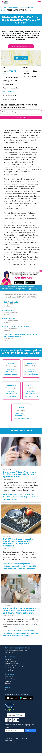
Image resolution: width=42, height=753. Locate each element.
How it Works (9, 653)
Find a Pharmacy (11, 662)
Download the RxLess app (16, 694)
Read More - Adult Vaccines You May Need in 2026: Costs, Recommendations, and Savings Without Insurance (20, 633)
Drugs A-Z (8, 659)
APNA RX (8, 310)
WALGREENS (9, 318)
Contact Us (9, 677)
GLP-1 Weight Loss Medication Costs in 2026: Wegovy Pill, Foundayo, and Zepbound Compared (18, 542)
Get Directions (8, 91)
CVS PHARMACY (11, 302)
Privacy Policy (10, 679)
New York (24, 8)
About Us (8, 681)
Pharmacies (13, 8)
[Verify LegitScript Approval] (9, 707)
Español (8, 683)
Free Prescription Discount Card (16, 650)
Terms (7, 690)
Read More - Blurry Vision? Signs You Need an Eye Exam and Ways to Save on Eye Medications (20, 496)
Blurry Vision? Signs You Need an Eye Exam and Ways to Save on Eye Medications (20, 474)
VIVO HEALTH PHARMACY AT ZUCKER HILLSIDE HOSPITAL (20, 336)
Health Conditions (11, 668)
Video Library (9, 670)
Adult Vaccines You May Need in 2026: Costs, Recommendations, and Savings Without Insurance (19, 610)
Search (21, 117)
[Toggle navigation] (39, 2)
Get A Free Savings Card (21, 46)
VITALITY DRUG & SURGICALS (16, 326)
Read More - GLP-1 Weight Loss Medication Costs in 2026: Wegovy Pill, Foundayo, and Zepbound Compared (19, 566)
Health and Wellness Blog (14, 666)
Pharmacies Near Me (12, 664)
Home (3, 8)
